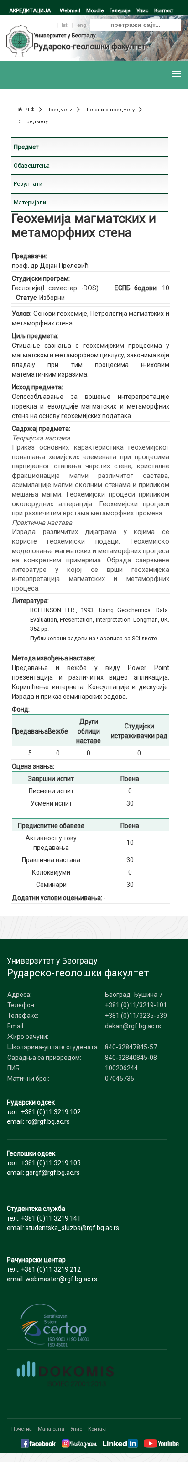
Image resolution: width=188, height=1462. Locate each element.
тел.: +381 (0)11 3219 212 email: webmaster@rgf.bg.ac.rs (52, 1269)
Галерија (120, 10)
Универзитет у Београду (65, 35)
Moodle (95, 10)
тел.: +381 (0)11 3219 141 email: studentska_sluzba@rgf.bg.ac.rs (63, 1218)
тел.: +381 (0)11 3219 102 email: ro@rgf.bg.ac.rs (44, 1112)
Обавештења (32, 165)
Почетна (21, 1428)
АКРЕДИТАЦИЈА (30, 10)
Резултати (28, 183)
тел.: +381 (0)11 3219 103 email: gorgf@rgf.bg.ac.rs (44, 1163)
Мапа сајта (51, 1428)
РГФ (29, 110)
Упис (142, 10)
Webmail (70, 10)
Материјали (30, 202)
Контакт (163, 10)
